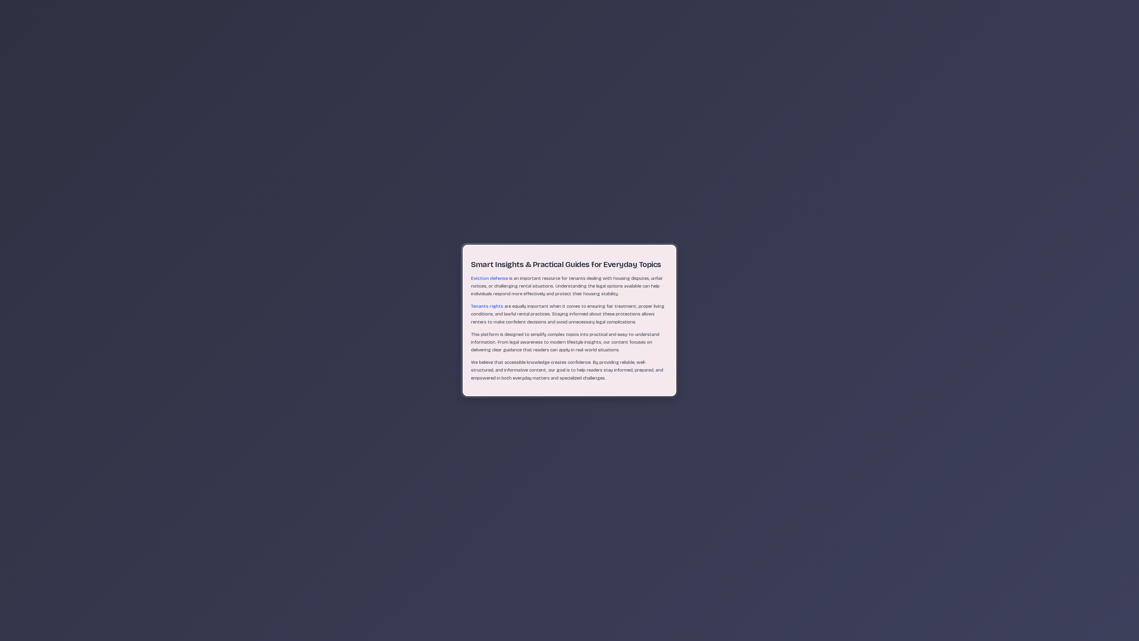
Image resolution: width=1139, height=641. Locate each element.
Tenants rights (487, 306)
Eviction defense (489, 278)
